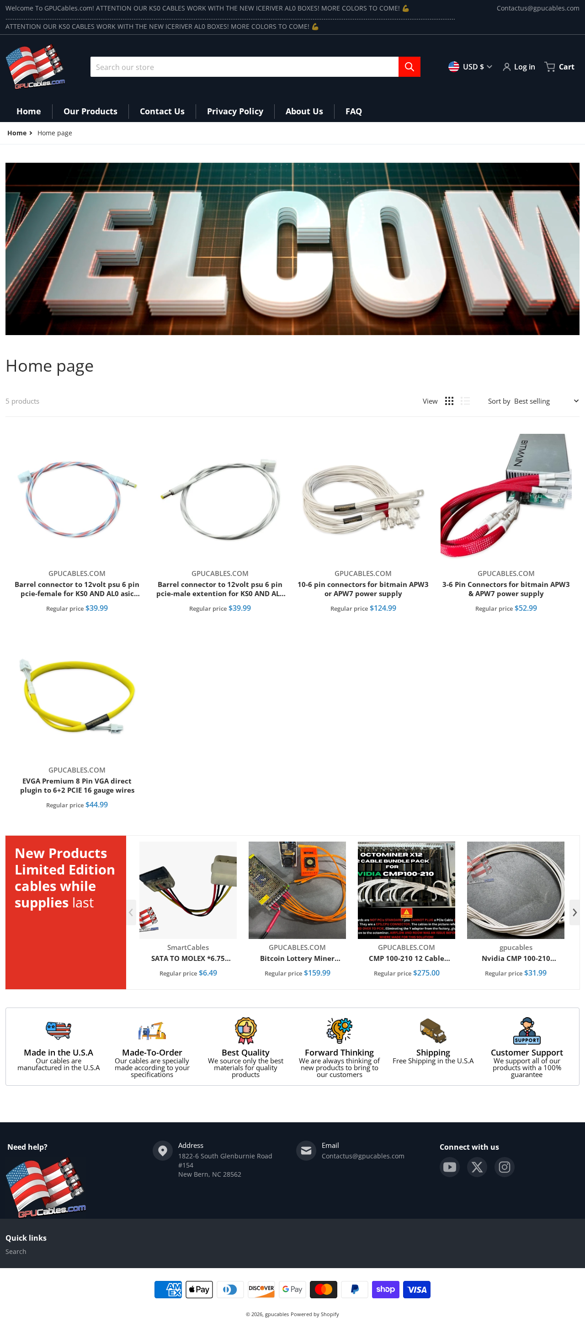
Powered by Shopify (315, 1314)
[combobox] (255, 67)
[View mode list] (465, 401)
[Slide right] (574, 912)
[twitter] (477, 1167)
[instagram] (505, 1167)
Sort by (499, 400)
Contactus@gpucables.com (538, 8)
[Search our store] (409, 67)
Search (16, 1251)
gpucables (277, 1314)
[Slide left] (131, 912)
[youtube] (450, 1167)
